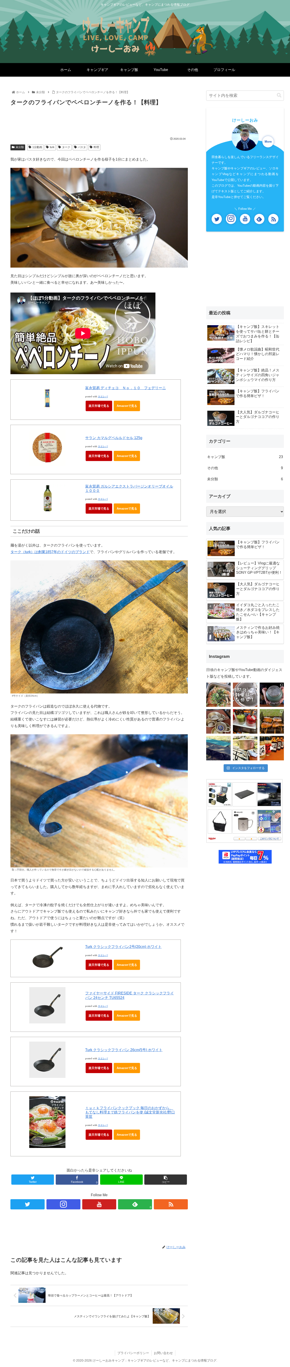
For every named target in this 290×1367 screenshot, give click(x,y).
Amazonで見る (127, 406)
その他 (245, 468)
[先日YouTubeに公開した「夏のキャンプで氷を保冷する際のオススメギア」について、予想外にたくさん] (245, 695)
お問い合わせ (163, 1353)
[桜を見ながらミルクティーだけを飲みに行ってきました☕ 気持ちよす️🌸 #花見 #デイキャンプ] (245, 748)
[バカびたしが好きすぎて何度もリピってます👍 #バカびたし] (272, 748)
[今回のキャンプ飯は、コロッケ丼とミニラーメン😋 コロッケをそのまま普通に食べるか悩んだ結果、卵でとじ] (218, 695)
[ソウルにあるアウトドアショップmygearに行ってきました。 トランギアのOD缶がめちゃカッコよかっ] (245, 721)
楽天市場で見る (99, 406)
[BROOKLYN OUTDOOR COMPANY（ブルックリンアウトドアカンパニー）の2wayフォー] (218, 748)
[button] (279, 95)
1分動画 (37, 147)
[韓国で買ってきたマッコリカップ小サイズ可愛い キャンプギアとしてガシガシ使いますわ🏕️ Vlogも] (218, 721)
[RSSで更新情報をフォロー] (171, 1204)
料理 (96, 147)
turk (52, 147)
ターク (66, 147)
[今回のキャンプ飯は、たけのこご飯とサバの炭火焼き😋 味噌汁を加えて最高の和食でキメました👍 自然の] (272, 721)
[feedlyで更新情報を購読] (259, 219)
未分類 (20, 147)
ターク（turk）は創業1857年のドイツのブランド (50, 552)
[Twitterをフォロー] (27, 1204)
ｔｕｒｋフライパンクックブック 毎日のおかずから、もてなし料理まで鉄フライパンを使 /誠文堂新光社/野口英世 (130, 1112)
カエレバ (103, 396)
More (268, 141)
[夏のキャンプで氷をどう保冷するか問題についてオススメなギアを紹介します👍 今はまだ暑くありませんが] (272, 695)
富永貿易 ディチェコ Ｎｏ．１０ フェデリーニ (125, 388)
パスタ (82, 147)
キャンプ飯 (245, 457)
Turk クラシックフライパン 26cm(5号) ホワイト (123, 1050)
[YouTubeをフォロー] (99, 1204)
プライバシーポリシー (133, 1353)
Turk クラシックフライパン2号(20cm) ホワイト (123, 947)
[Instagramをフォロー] (63, 1204)
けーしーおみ (245, 120)
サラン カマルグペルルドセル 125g (113, 438)
